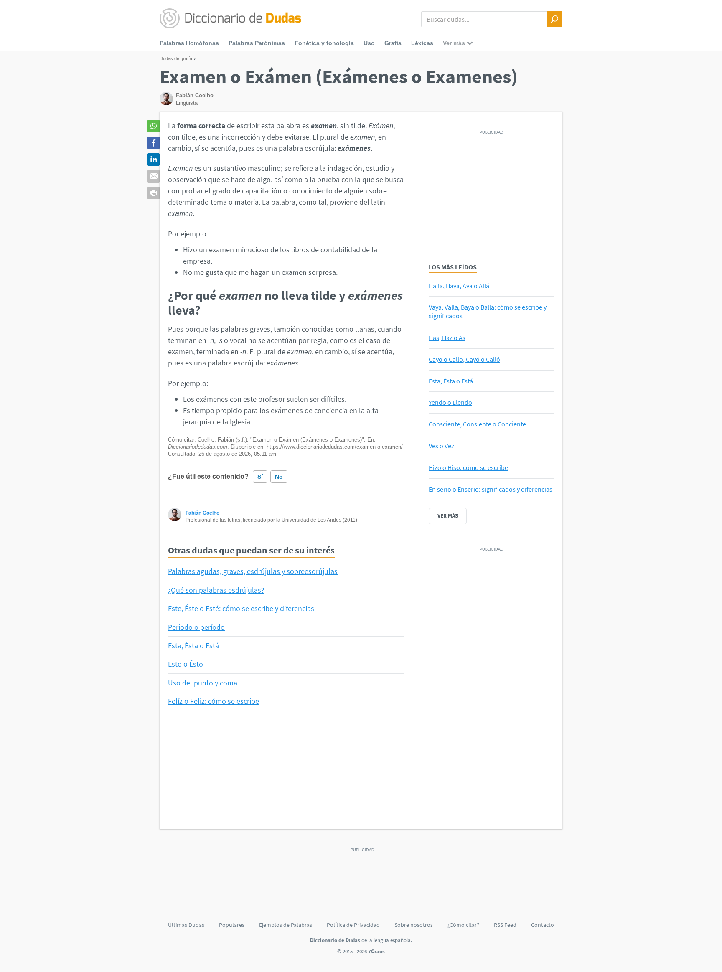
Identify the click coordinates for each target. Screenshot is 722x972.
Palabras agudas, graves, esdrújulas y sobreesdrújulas (253, 571)
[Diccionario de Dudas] (230, 18)
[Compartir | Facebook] (153, 143)
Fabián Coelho (202, 513)
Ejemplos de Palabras (285, 925)
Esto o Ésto (185, 664)
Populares (231, 925)
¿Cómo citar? (463, 925)
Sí (260, 476)
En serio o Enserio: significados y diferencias (490, 489)
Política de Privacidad (353, 925)
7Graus (376, 951)
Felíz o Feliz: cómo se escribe (213, 701)
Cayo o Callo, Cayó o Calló (464, 359)
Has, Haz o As (447, 337)
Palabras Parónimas (257, 43)
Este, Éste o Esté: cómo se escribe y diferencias (241, 608)
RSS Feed (505, 925)
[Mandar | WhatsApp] (153, 126)
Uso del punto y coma (202, 683)
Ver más (447, 515)
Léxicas (422, 43)
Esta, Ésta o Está (193, 645)
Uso (369, 43)
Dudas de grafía (176, 58)
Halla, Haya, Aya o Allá (459, 286)
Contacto (542, 925)
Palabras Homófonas (189, 43)
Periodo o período (196, 627)
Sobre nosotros (413, 925)
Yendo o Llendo (450, 402)
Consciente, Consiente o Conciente (477, 424)
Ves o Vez (441, 446)
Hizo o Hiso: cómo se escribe (468, 467)
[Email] (153, 176)
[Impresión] (153, 193)
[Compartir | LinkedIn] (153, 159)
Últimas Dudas (186, 925)
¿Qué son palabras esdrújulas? (216, 590)
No (279, 476)
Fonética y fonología (324, 43)
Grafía (393, 43)
